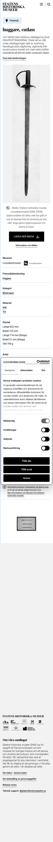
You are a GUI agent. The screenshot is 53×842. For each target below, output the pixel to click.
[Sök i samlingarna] (48, 4)
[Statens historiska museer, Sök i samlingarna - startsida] (14, 7)
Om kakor (7, 773)
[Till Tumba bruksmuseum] (16, 728)
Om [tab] (43, 370)
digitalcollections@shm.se (33, 791)
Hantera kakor (20, 773)
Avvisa (26, 478)
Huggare (7, 278)
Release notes (10, 785)
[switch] (45, 430)
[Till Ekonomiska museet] (15, 722)
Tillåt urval (26, 469)
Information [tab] (26, 370)
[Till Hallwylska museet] (24, 722)
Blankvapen (8, 293)
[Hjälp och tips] (41, 4)
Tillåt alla (26, 461)
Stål (4, 307)
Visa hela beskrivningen (14, 58)
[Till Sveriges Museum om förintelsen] (29, 728)
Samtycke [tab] (10, 370)
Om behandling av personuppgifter (19, 779)
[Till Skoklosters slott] (6, 728)
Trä (4, 311)
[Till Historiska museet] (32, 722)
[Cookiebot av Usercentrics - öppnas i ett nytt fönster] (37, 362)
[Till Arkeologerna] (6, 722)
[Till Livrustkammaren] (40, 722)
